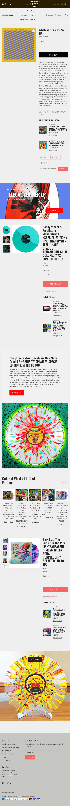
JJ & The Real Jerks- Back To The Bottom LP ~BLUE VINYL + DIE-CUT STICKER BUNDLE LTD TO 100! (35, 511)
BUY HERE (35, 659)
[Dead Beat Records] (7, 15)
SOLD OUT (53, 55)
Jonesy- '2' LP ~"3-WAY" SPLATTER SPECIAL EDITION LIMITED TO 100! (48, 509)
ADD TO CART (55, 284)
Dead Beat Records (12, 796)
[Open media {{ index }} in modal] (19, 45)
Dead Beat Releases (9, 744)
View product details (50, 291)
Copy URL (62, 169)
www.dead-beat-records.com (27, 796)
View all (63, 483)
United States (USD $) (60, 4)
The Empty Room (8, 754)
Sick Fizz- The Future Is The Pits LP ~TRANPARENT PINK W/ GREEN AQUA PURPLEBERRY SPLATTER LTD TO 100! (62, 512)
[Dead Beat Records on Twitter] (8, 4)
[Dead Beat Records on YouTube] (10, 4)
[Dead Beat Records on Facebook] (3, 4)
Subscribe (30, 757)
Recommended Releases (10, 747)
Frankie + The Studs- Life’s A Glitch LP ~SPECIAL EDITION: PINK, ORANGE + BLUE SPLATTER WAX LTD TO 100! (8, 511)
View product (53, 135)
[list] (19, 45)
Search (4, 757)
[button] (34, 11)
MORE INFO (16, 393)
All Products (6, 751)
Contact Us (6, 760)
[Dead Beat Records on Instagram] (5, 4)
